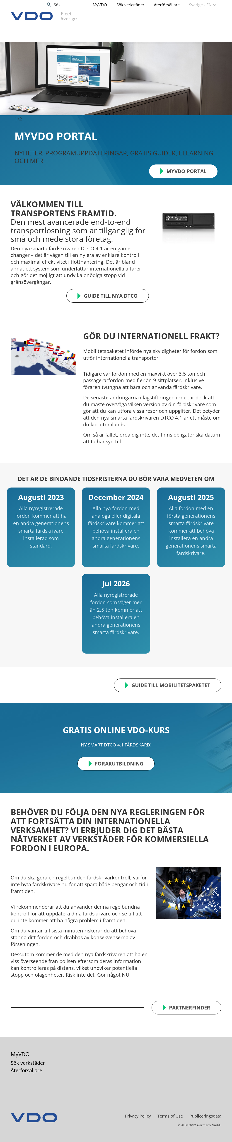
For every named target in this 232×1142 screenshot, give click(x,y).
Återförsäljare (167, 4)
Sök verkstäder (130, 4)
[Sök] (49, 4)
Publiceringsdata (205, 1108)
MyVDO (100, 4)
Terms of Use (170, 1108)
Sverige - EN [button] (201, 4)
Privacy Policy (138, 1108)
